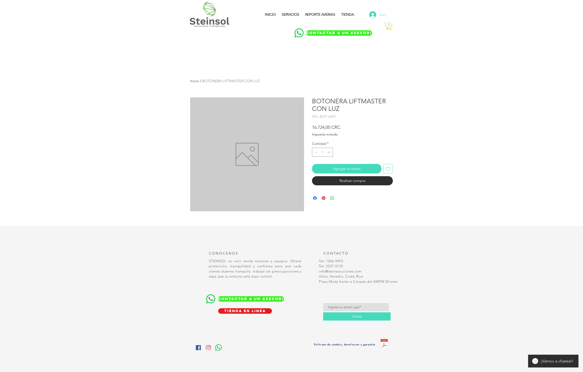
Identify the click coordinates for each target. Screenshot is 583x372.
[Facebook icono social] (198, 347)
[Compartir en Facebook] (315, 198)
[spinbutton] (322, 152)
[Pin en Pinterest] (323, 198)
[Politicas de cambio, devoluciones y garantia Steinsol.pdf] (384, 344)
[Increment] (329, 152)
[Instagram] (208, 347)
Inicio (194, 81)
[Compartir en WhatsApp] (332, 198)
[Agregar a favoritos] (388, 168)
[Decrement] (316, 152)
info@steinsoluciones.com (340, 271)
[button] (389, 26)
